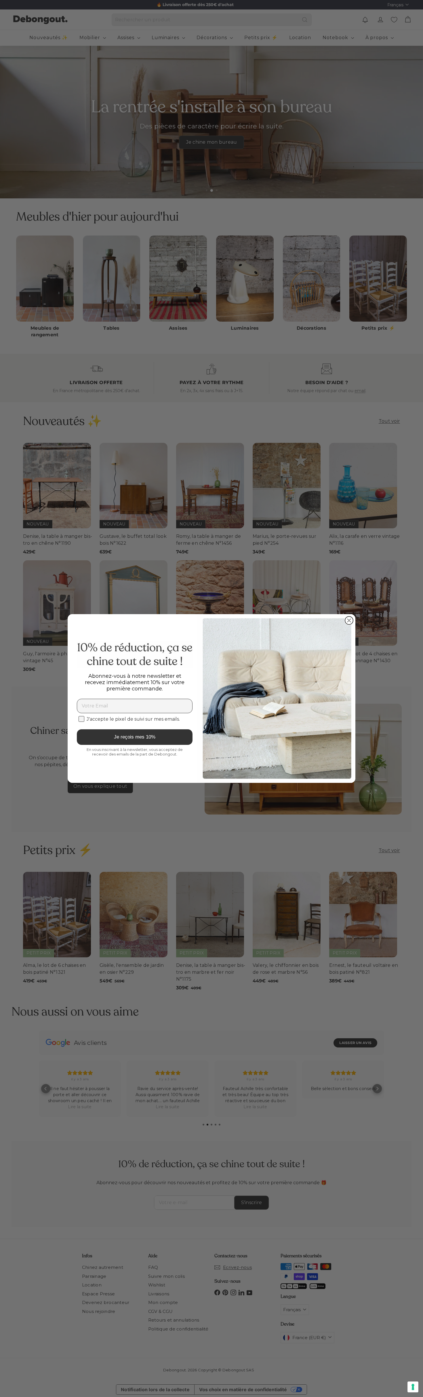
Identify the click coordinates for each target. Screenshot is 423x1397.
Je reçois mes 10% (134, 737)
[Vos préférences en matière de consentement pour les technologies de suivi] (412, 1386)
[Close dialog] (349, 620)
